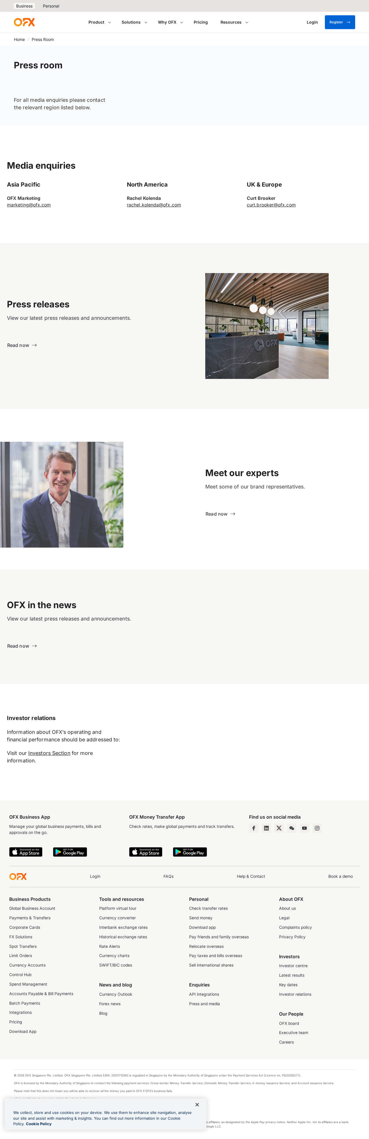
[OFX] (24, 22)
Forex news (110, 1003)
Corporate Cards (24, 927)
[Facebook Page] (253, 828)
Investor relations (295, 994)
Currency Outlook (115, 994)
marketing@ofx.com (29, 205)
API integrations (204, 994)
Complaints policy (295, 927)
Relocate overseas (206, 946)
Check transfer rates (208, 908)
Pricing (201, 22)
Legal (284, 918)
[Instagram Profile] (317, 828)
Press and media (204, 1003)
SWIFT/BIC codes (115, 965)
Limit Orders (20, 955)
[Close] (197, 1104)
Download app (202, 927)
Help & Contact (251, 876)
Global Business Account (32, 908)
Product (96, 22)
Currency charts (114, 955)
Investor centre (293, 965)
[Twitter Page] (279, 828)
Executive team (293, 1032)
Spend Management (28, 984)
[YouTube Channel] (304, 828)
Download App (22, 1031)
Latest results (291, 975)
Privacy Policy (292, 937)
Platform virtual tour (117, 908)
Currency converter (117, 918)
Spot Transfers (23, 946)
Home (19, 39)
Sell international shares (211, 965)
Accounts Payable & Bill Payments (41, 993)
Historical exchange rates (123, 937)
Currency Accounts (27, 965)
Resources (231, 22)
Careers (286, 1042)
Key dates (288, 984)
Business (24, 5)
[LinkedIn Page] (266, 828)
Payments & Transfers (29, 918)
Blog (103, 1013)
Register (336, 22)
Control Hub (20, 974)
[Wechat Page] (291, 828)
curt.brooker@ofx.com (271, 205)
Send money (200, 918)
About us (287, 908)
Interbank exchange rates (123, 927)
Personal (51, 5)
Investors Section (49, 753)
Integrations (20, 1012)
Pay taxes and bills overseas (215, 955)
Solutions (131, 22)
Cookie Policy (39, 1123)
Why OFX (167, 22)
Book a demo (340, 876)
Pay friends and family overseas (219, 937)
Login (95, 876)
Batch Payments (24, 1003)
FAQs (168, 876)
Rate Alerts (109, 946)
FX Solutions (20, 937)
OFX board (289, 1023)
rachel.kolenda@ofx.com (154, 205)
